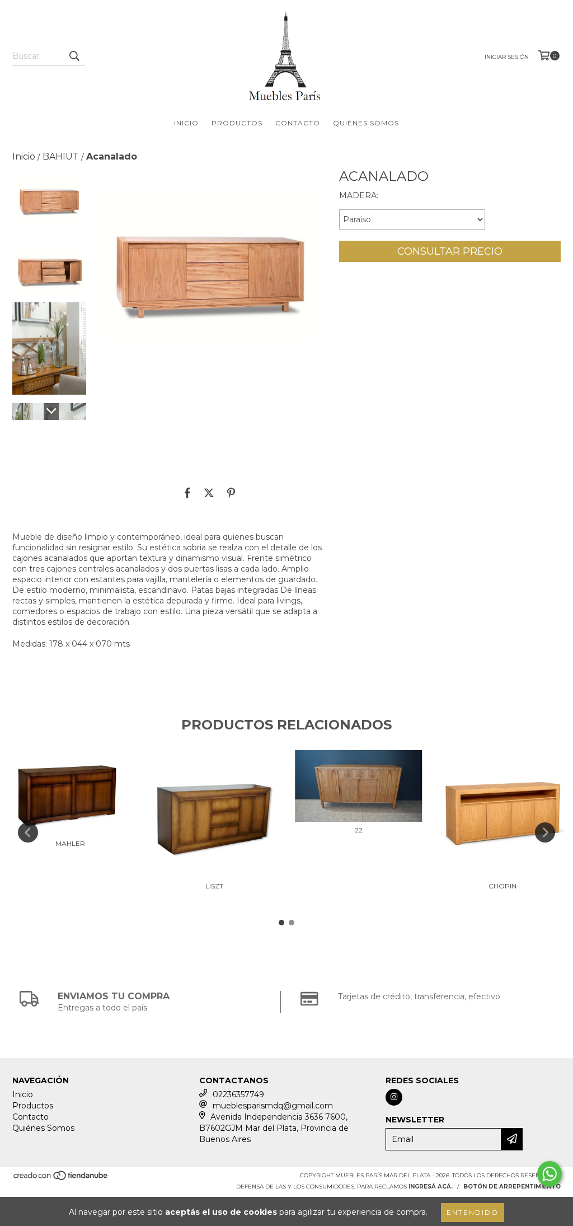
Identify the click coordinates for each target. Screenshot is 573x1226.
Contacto (297, 123)
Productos (237, 123)
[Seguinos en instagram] (394, 1097)
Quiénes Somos (366, 123)
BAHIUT (61, 156)
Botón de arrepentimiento (512, 1186)
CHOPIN (502, 886)
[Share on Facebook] (187, 492)
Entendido (473, 1212)
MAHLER (70, 843)
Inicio (186, 123)
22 (359, 830)
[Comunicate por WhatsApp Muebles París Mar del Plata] (549, 1174)
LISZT (214, 886)
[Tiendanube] (61, 1178)
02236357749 (238, 1094)
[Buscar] (74, 56)
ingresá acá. (430, 1186)
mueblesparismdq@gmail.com (273, 1106)
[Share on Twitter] (209, 492)
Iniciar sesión (507, 56)
